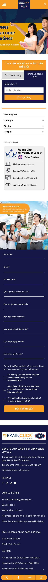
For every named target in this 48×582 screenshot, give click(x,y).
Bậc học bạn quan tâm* (14, 317)
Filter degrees (10, 114)
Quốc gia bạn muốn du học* (16, 292)
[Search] (45, 4)
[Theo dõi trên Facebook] (3, 483)
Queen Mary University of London (30, 151)
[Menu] (4, 4)
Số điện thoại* (10, 279)
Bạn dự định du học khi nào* (16, 304)
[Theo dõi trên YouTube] (15, 483)
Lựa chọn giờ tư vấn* (13, 354)
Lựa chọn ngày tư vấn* (14, 341)
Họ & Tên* (8, 254)
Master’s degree (27, 164)
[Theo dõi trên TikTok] (11, 483)
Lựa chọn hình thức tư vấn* (16, 329)
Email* (6, 267)
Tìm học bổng (24, 97)
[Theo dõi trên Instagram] (7, 483)
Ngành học (9, 84)
